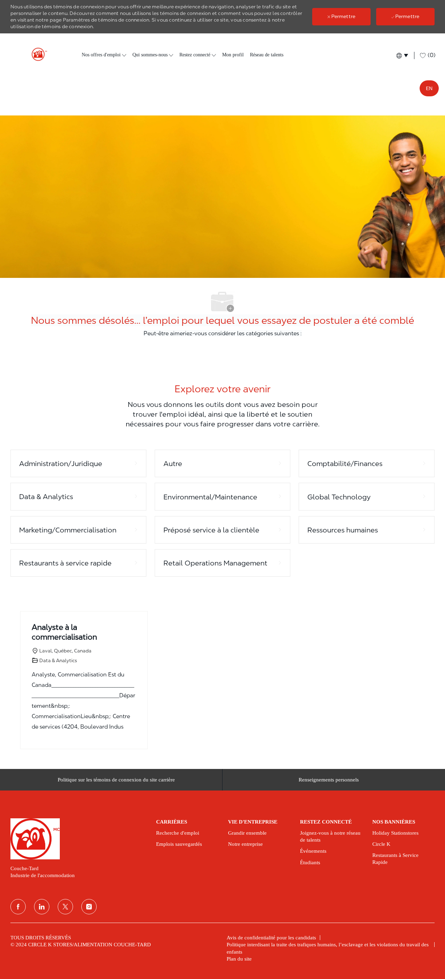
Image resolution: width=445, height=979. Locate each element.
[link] (78, 838)
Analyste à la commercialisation (64, 632)
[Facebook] (18, 906)
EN (429, 88)
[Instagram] (89, 906)
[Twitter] (65, 906)
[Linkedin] (41, 906)
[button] (401, 55)
